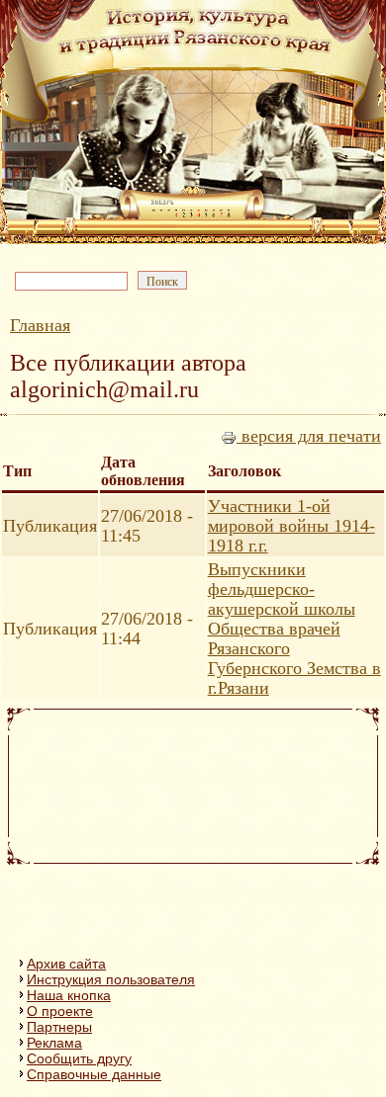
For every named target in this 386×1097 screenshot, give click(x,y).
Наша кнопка (69, 995)
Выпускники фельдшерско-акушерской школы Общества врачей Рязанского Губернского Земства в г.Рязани (294, 628)
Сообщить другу (79, 1058)
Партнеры (59, 1027)
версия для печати (309, 436)
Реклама (54, 1043)
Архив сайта (66, 963)
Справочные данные (94, 1074)
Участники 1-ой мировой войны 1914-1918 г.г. (291, 525)
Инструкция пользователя (111, 979)
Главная (40, 325)
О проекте (60, 1011)
